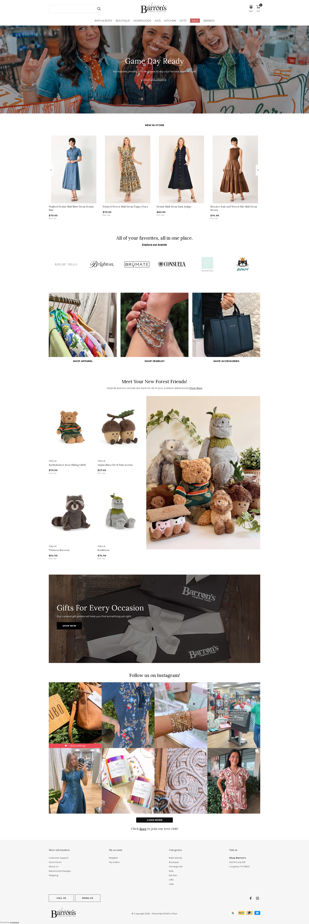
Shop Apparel (83, 361)
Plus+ (175, 913)
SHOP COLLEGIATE (154, 79)
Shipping (53, 875)
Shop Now (195, 388)
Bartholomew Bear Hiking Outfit (67, 464)
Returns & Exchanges (60, 871)
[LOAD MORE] (154, 820)
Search (98, 9)
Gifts (183, 20)
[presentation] (51, 170)
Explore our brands (154, 244)
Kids (158, 20)
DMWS (166, 913)
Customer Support (58, 857)
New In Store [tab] (154, 125)
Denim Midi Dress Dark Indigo (174, 206)
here (143, 829)
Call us (61, 898)
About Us (53, 866)
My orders (114, 862)
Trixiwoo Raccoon (59, 550)
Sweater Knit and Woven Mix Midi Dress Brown (233, 208)
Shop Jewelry (155, 361)
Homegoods (142, 20)
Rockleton (103, 550)
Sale (195, 20)
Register (113, 857)
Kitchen (170, 20)
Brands (209, 20)
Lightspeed (14, 922)
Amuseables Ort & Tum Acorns (115, 464)
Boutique (123, 20)
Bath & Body (103, 20)
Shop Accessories (226, 361)
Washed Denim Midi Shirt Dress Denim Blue (71, 208)
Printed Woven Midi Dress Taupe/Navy (125, 206)
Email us (87, 898)
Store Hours (55, 862)
